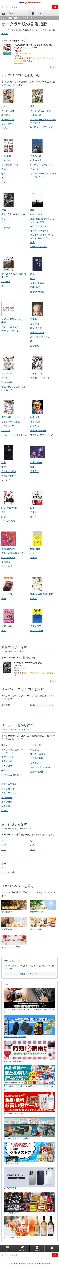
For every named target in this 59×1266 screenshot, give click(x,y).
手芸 (32, 341)
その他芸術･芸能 (9, 165)
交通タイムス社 (37, 754)
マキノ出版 (6, 766)
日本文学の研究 (8, 471)
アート (4, 378)
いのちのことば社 (10, 774)
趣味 (3, 219)
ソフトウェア (7, 426)
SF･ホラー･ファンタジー (42, 127)
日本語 (33, 557)
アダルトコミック (10, 327)
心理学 (33, 598)
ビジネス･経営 (8, 521)
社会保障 (34, 426)
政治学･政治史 (37, 291)
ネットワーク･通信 (10, 421)
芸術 (3, 182)
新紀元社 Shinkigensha (41, 767)
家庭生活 (34, 324)
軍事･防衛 (35, 287)
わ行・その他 (7, 872)
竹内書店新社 (36, 758)
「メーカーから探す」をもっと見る (16, 828)
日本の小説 (35, 115)
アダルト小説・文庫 (11, 331)
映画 (3, 169)
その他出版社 (7, 119)
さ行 (3, 849)
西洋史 (33, 516)
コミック (5, 223)
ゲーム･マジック (38, 226)
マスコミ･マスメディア (41, 435)
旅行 (3, 286)
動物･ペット (36, 214)
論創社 (4, 810)
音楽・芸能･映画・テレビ (13, 214)
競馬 (32, 242)
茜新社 (4, 128)
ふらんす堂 (35, 745)
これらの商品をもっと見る (12, 651)
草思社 (4, 745)
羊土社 (4, 770)
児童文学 (34, 471)
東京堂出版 (6, 761)
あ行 (3, 840)
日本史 (33, 512)
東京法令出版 (7, 757)
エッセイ (5, 480)
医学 (3, 630)
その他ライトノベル (40, 378)
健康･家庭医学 (8, 557)
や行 (3, 863)
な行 (32, 840)
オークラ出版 (7, 111)
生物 (3, 598)
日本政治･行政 (37, 283)
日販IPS (34, 763)
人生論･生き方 (37, 332)
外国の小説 (35, 160)
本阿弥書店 (6, 802)
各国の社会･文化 (38, 430)
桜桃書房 (5, 115)
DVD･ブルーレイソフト (41, 705)
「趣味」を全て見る (38, 247)
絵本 (32, 467)
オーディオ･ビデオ (39, 230)
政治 (32, 278)
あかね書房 (6, 797)
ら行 (3, 868)
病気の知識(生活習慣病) (12, 553)
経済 (3, 516)
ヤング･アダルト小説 (40, 111)
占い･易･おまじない (40, 337)
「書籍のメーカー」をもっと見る (15, 729)
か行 (3, 845)
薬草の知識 (6, 566)
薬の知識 (5, 562)
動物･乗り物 (7, 382)
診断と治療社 (36, 771)
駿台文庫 (5, 806)
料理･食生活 (36, 328)
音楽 (3, 173)
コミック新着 (7, 124)
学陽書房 (34, 749)
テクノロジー (36, 630)
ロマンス (34, 169)
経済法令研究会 (8, 784)
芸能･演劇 (6, 160)
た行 (3, 854)
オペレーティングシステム (14, 435)
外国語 (33, 553)
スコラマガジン (8, 793)
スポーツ (5, 227)
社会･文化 (35, 421)
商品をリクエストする (29, 974)
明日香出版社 (7, 788)
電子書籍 (5, 705)
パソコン (5, 430)
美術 (3, 178)
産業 (3, 512)
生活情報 (34, 345)
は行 (32, 845)
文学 (3, 467)
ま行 (32, 849)
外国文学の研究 (8, 476)
